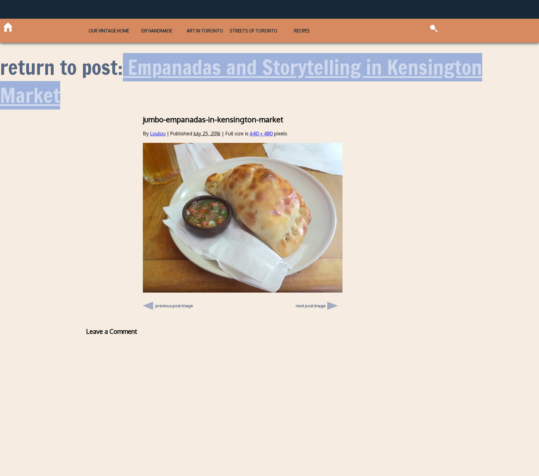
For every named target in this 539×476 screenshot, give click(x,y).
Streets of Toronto (268, 26)
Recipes (331, 26)
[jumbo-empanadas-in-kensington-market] (242, 282)
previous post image (174, 295)
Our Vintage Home (78, 26)
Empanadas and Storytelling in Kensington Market (241, 73)
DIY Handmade (141, 26)
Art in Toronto (205, 26)
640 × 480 (261, 125)
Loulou (158, 125)
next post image (311, 297)
